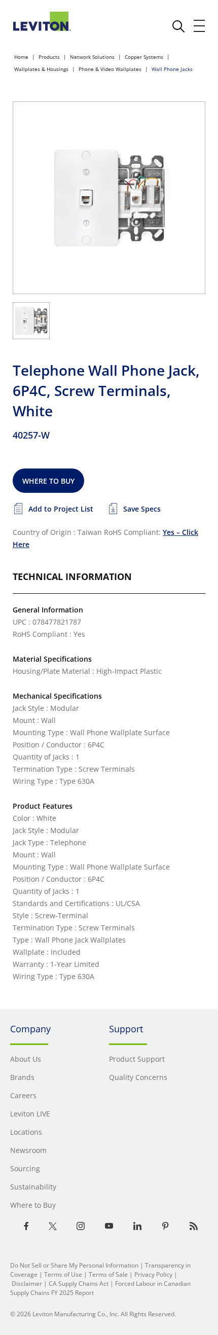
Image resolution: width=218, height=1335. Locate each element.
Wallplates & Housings (41, 69)
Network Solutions (92, 56)
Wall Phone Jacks (172, 69)
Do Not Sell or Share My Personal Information (74, 1265)
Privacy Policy (153, 1274)
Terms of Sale (108, 1274)
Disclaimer (27, 1283)
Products (49, 56)
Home (21, 56)
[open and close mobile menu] (200, 26)
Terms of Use (63, 1274)
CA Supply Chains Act (78, 1283)
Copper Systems (144, 56)
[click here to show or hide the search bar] (178, 26)
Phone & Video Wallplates (110, 69)
